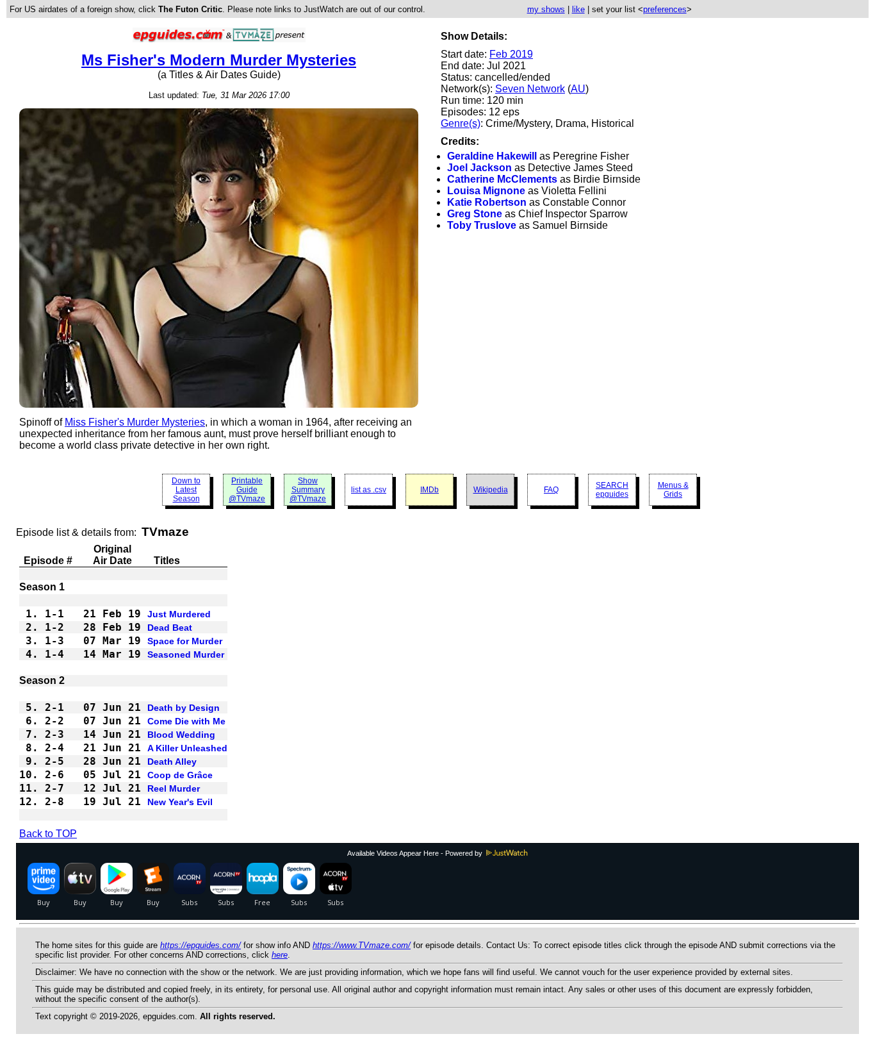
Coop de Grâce (180, 775)
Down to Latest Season (186, 489)
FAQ (551, 489)
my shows (546, 9)
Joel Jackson (479, 167)
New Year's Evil (180, 802)
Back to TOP (48, 833)
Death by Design (183, 708)
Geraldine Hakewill (492, 156)
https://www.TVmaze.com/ (362, 945)
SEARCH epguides (612, 490)
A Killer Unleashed (187, 748)
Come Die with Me (186, 721)
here (280, 955)
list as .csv (368, 489)
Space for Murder (184, 641)
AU (578, 88)
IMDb (429, 489)
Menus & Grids (673, 490)
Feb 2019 (511, 54)
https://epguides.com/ (200, 945)
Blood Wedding (181, 734)
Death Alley (172, 761)
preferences (665, 9)
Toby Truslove (481, 225)
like (578, 9)
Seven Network (530, 88)
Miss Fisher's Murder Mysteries (135, 422)
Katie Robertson (487, 202)
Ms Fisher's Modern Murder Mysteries (218, 60)
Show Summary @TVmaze (308, 489)
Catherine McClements (502, 179)
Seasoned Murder (185, 654)
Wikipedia (490, 489)
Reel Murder (173, 788)
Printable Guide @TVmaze (247, 489)
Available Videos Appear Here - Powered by (415, 853)
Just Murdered (179, 614)
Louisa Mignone (486, 190)
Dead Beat (169, 627)
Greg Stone (474, 213)
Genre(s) (460, 123)
